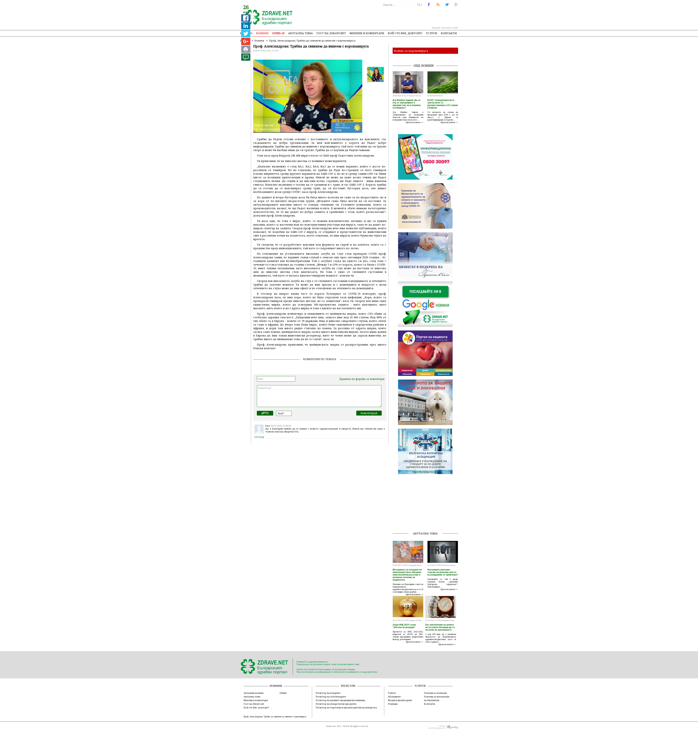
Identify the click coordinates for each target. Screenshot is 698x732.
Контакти (449, 33)
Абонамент (394, 696)
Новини (262, 33)
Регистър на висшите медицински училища (340, 700)
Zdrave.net (331, 726)
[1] (245, 59)
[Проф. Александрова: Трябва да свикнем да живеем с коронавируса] (267, 17)
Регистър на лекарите (328, 692)
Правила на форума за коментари (361, 379)
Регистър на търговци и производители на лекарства (346, 707)
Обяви (283, 692)
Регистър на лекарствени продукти (336, 703)
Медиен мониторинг (400, 700)
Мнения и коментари (367, 33)
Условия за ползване (435, 692)
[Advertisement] (391, 16)
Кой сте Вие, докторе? (405, 33)
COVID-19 (278, 33)
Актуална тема (300, 33)
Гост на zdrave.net (331, 33)
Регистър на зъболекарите (331, 696)
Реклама (393, 703)
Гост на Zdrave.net (254, 703)
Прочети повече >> (414, 122)
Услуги (431, 33)
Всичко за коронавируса (411, 51)
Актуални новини (253, 692)
